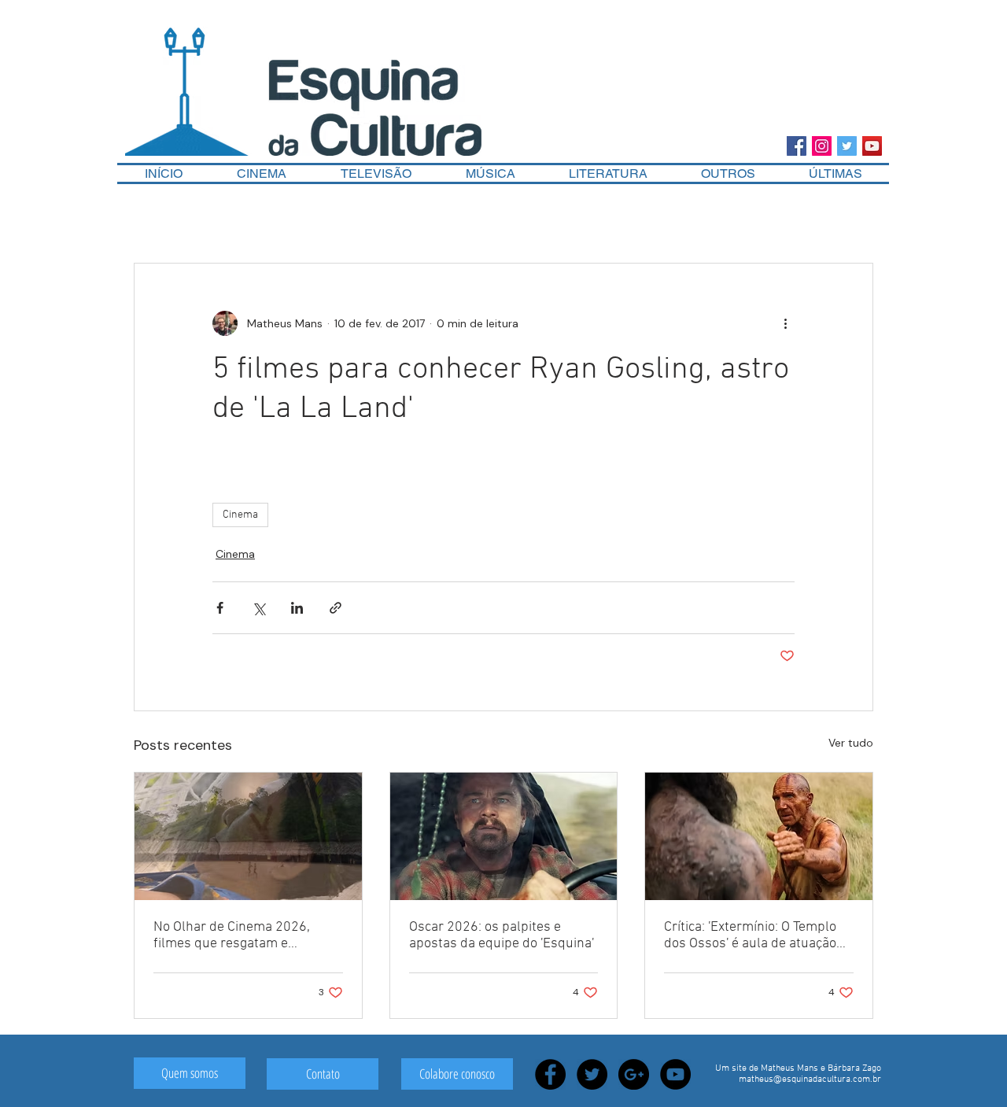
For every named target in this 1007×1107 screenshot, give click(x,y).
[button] (728, 173)
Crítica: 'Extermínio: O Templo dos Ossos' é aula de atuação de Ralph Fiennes (750, 935)
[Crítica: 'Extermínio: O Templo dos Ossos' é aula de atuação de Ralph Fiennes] (758, 836)
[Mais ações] (785, 323)
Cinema (240, 515)
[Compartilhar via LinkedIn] (297, 607)
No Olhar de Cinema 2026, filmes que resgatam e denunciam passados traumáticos (231, 935)
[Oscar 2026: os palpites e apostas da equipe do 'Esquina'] (504, 836)
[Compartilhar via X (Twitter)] (258, 607)
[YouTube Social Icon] (872, 146)
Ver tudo (850, 743)
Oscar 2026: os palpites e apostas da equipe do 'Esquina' (501, 935)
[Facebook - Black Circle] (550, 1074)
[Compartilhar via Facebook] (219, 607)
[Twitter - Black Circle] (592, 1074)
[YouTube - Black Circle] (675, 1074)
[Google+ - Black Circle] (633, 1074)
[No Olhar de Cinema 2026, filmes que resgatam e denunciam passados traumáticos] (248, 836)
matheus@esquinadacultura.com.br (810, 1079)
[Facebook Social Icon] (796, 146)
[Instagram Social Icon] (822, 146)
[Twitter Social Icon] (847, 146)
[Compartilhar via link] (335, 607)
